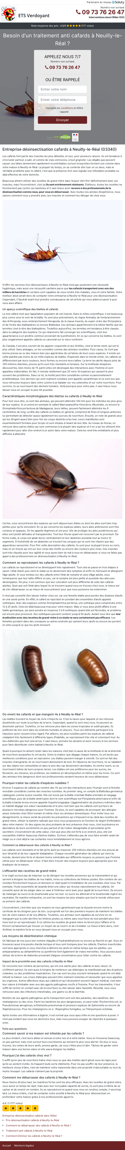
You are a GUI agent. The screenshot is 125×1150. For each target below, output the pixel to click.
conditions (67, 108)
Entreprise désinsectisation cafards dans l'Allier (29, 1115)
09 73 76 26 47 (102, 12)
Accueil (6, 1145)
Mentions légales (24, 1145)
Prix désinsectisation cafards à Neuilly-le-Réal (32, 1120)
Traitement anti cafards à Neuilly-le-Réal (29, 1130)
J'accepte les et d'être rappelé (64, 109)
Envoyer (62, 120)
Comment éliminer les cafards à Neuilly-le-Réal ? (34, 1135)
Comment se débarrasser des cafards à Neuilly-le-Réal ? (38, 1125)
